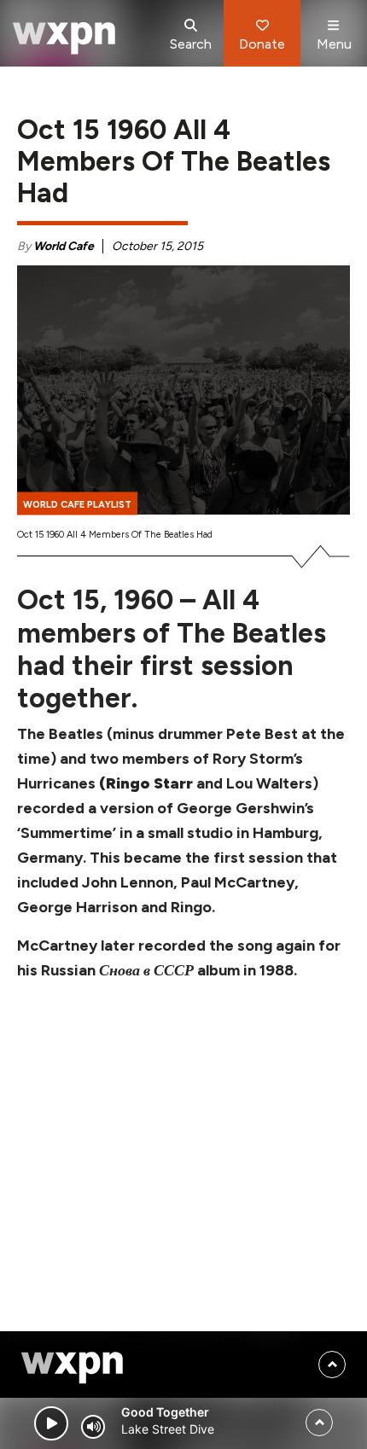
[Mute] (93, 1427)
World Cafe (63, 246)
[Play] (51, 1423)
